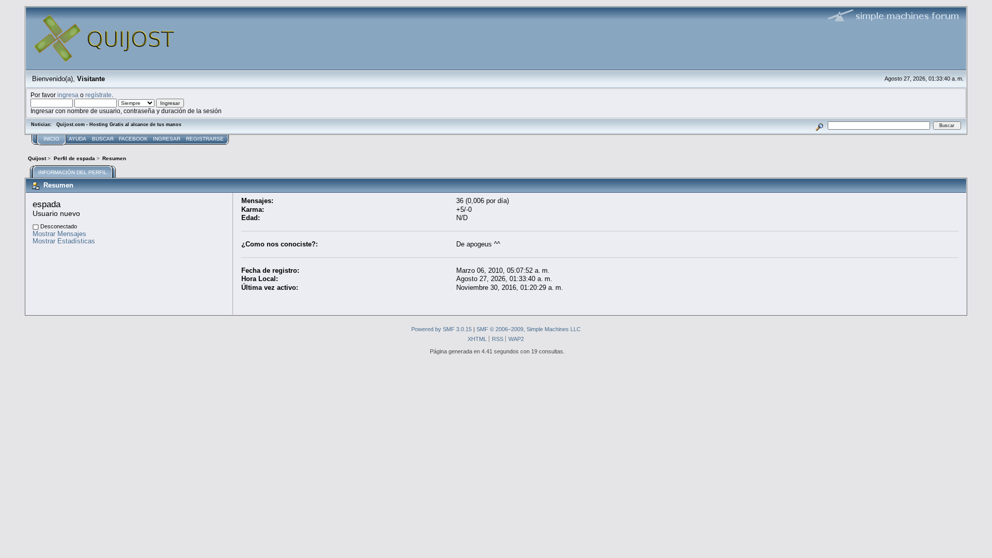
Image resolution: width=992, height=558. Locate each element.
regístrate (98, 94)
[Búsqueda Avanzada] (819, 125)
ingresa (68, 94)
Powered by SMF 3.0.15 (441, 329)
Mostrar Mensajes (59, 234)
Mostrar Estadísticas (64, 241)
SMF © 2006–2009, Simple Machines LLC (528, 329)
